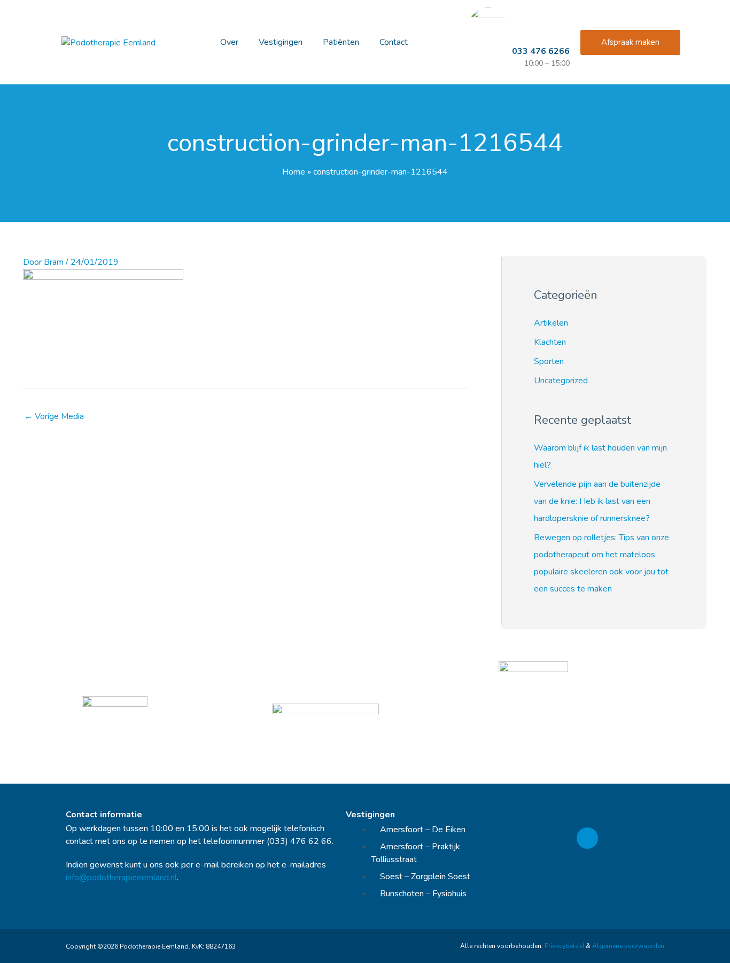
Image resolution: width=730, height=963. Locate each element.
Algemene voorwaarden (628, 946)
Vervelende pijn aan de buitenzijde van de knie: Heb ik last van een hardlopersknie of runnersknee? (597, 501)
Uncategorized (561, 380)
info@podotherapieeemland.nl (121, 877)
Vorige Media (54, 416)
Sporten (549, 361)
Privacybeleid (564, 946)
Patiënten (341, 42)
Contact (393, 42)
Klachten (550, 342)
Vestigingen (280, 42)
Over (229, 42)
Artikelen (551, 323)
